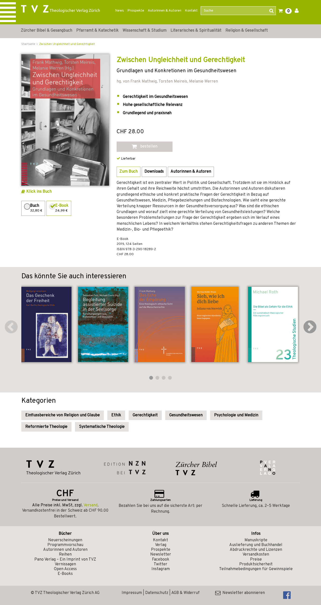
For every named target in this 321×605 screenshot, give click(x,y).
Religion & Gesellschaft (246, 30)
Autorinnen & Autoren (164, 11)
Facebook (160, 559)
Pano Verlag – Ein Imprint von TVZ (65, 559)
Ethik (116, 415)
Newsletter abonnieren (242, 592)
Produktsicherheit (256, 564)
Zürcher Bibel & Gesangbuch (46, 30)
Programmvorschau (65, 545)
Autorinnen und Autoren (65, 549)
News (119, 11)
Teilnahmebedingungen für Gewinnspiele (256, 569)
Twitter (160, 564)
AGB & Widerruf (185, 592)
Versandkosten (256, 554)
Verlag (160, 545)
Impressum (132, 592)
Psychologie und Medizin (236, 415)
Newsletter (160, 554)
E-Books (65, 573)
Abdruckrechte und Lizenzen (256, 549)
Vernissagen (65, 564)
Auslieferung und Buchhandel (255, 545)
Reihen (65, 554)
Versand (91, 505)
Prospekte (135, 11)
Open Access (65, 569)
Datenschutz (156, 592)
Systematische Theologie (102, 426)
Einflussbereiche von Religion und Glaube (62, 415)
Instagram (160, 569)
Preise (256, 559)
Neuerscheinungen (65, 540)
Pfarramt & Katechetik (97, 30)
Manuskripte (256, 540)
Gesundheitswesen (186, 415)
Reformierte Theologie (46, 426)
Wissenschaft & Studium (145, 30)
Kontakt (191, 11)
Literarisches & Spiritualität (196, 30)
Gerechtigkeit (145, 415)
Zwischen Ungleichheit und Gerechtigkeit (67, 44)
